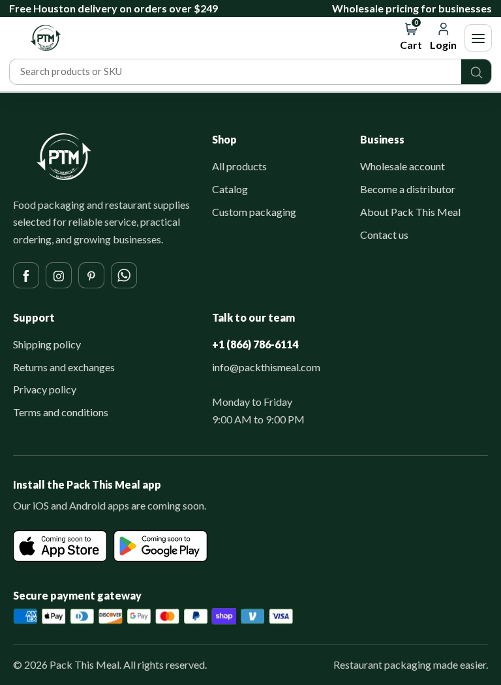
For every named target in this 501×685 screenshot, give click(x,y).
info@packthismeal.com (266, 367)
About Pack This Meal (410, 212)
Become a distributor (407, 189)
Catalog (230, 189)
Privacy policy (44, 389)
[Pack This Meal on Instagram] (59, 275)
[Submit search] (476, 71)
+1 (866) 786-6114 (255, 344)
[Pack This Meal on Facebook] (26, 275)
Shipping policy (47, 344)
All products (239, 166)
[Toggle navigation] (478, 38)
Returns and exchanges (64, 367)
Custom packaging (254, 212)
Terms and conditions (60, 412)
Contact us (384, 234)
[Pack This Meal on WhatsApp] (124, 275)
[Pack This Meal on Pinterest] (91, 275)
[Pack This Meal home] (64, 156)
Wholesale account (402, 166)
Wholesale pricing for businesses (412, 8)
